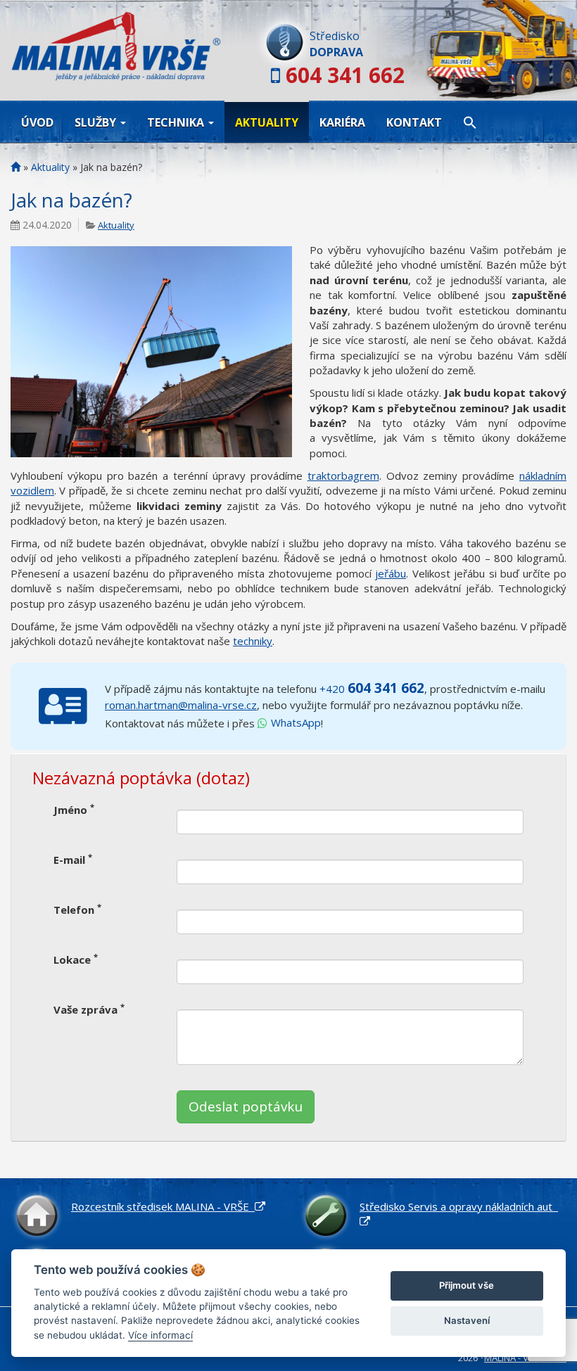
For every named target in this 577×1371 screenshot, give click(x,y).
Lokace (75, 959)
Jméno (73, 810)
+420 (371, 689)
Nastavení (467, 1320)
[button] (470, 122)
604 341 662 (345, 74)
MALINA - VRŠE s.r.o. (525, 1357)
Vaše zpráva (89, 1009)
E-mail (72, 860)
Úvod (37, 122)
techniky (252, 641)
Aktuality (266, 122)
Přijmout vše (466, 1285)
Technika (177, 122)
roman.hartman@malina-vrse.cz (181, 705)
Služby (97, 122)
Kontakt (414, 122)
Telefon (77, 910)
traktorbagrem (343, 475)
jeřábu (390, 573)
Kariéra (342, 122)
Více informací (160, 1335)
